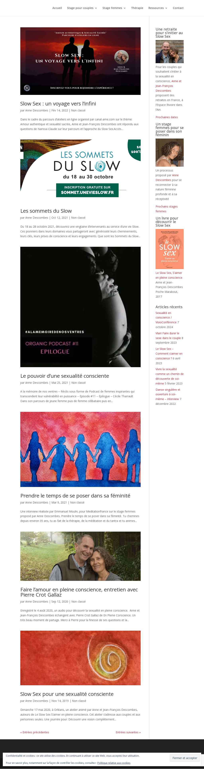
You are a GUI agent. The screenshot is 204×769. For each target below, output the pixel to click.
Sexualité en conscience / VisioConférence (166, 317)
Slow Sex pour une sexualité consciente (67, 693)
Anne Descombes (36, 110)
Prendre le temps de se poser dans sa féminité (75, 495)
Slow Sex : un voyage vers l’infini (58, 103)
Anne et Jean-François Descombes (168, 85)
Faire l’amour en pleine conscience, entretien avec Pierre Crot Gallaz (79, 592)
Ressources (156, 8)
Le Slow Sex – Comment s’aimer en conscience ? (169, 353)
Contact (178, 8)
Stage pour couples (80, 8)
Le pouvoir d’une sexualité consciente (64, 375)
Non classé (78, 110)
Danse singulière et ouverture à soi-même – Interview (168, 394)
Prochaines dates (167, 117)
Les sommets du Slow (46, 210)
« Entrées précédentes (34, 732)
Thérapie (137, 8)
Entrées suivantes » (128, 732)
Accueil (57, 8)
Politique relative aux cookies (113, 763)
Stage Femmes (112, 8)
